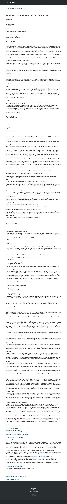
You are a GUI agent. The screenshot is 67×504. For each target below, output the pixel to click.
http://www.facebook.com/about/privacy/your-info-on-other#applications (18, 432)
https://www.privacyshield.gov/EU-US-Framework (14, 437)
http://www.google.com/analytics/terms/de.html (14, 473)
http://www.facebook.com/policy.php (12, 428)
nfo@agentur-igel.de (27, 246)
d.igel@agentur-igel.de (9, 243)
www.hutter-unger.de (9, 38)
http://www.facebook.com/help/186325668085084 (14, 431)
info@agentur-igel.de (30, 374)
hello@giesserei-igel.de (12, 131)
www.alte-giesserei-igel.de (10, 28)
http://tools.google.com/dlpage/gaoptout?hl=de (43, 456)
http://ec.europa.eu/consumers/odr (46, 106)
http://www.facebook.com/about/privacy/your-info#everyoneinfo (17, 434)
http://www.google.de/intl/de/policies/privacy (13, 479)
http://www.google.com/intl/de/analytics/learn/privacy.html (16, 476)
